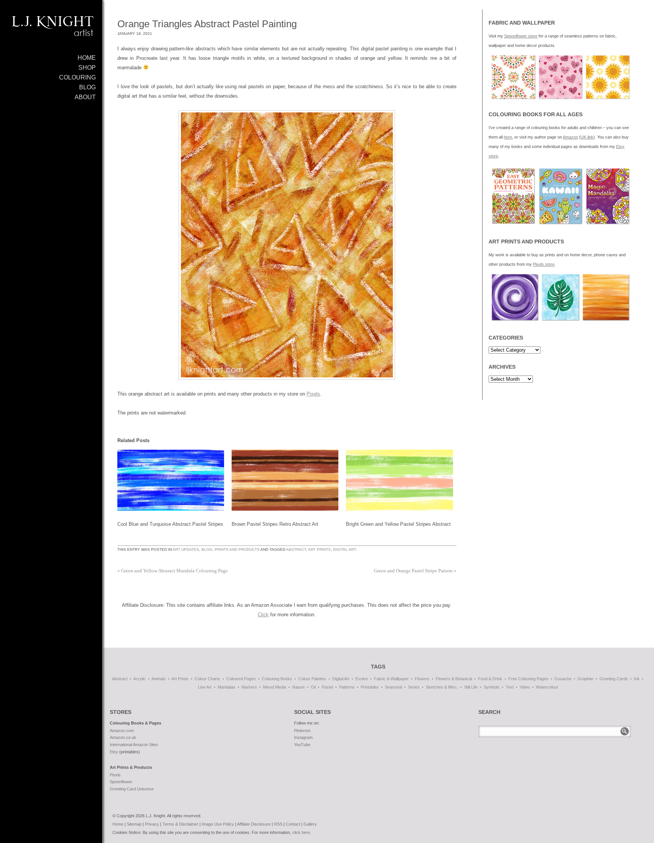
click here (301, 832)
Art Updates (186, 549)
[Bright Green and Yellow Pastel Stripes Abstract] (399, 480)
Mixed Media (274, 687)
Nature (298, 687)
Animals (158, 678)
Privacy (152, 824)
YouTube (302, 744)
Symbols (492, 687)
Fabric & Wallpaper (391, 678)
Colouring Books (277, 678)
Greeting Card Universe (132, 789)
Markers (249, 687)
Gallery (310, 824)
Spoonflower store (520, 36)
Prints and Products (237, 549)
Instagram (303, 737)
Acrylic (139, 678)
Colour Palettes (312, 678)
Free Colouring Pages (528, 678)
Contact (293, 824)
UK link (587, 137)
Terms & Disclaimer (180, 824)
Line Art (205, 687)
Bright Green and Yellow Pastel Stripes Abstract (398, 524)
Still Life (471, 687)
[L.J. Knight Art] (51, 28)
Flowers (422, 678)
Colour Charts (207, 678)
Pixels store (543, 264)
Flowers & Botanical (454, 678)
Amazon (570, 137)
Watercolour (547, 687)
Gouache (562, 678)
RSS (278, 824)
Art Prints (319, 549)
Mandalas (226, 687)
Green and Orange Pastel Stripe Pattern (415, 570)
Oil (313, 687)
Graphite (585, 678)
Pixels (313, 394)
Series (414, 687)
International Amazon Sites (134, 744)
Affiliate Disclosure (254, 824)
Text (510, 687)
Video (525, 687)
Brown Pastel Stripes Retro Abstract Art (275, 524)
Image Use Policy (218, 824)
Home (117, 824)
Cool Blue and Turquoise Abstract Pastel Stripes (170, 524)
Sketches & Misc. (442, 687)
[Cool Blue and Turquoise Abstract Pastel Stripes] (170, 480)
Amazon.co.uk (123, 737)
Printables (370, 687)
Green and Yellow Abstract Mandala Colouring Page (172, 570)
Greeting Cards (614, 678)
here (508, 137)
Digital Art (344, 549)
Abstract (296, 549)
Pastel (327, 687)
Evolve (361, 678)
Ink (637, 678)
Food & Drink (490, 678)
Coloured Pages (241, 678)
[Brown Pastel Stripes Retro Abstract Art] (285, 480)
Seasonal (393, 687)
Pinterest (302, 730)
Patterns (347, 687)
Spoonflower (121, 781)
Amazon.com (122, 730)
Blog (206, 549)
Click (263, 614)
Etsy (114, 752)
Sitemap (134, 824)
